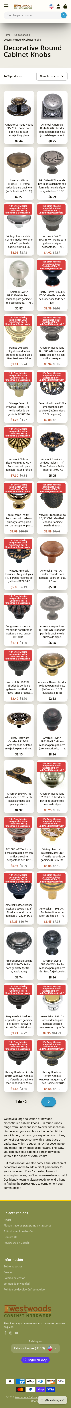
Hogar (7, 1220)
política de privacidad (16, 1283)
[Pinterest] (11, 1333)
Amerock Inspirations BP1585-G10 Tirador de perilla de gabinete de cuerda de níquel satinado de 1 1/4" (52, 786)
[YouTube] (16, 1333)
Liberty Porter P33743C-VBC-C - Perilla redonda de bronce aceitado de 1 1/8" (52, 284)
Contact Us (10, 1237)
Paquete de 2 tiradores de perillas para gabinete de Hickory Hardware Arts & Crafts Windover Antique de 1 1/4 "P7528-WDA (19, 1009)
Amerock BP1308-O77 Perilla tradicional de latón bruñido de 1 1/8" (52, 898)
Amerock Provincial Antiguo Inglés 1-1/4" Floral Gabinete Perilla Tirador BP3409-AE (52, 452)
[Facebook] (5, 1333)
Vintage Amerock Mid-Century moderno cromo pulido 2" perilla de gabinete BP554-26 (19, 229)
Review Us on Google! (17, 1242)
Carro (65, 6)
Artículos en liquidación (18, 1231)
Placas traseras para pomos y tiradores (28, 1225)
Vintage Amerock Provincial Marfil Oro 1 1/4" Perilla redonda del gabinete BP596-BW (52, 842)
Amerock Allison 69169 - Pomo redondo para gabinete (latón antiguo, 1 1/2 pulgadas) (52, 396)
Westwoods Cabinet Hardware (32, 1397)
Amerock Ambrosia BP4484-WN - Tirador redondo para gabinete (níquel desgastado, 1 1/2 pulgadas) (52, 117)
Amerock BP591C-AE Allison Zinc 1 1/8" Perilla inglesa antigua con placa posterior (19, 786)
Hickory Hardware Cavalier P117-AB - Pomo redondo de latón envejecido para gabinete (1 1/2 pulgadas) (19, 730)
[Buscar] (64, 15)
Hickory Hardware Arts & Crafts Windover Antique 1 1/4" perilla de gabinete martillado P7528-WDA (19, 1065)
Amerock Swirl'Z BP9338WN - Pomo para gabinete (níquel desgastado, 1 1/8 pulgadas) (52, 229)
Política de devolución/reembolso (24, 1289)
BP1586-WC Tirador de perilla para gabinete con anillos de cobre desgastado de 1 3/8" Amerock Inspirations (19, 842)
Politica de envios (14, 1278)
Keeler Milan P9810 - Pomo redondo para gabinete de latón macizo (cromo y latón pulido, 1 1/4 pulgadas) (52, 1009)
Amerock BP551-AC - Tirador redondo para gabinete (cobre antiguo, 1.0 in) (52, 563)
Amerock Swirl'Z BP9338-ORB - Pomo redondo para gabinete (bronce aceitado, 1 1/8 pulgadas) (52, 730)
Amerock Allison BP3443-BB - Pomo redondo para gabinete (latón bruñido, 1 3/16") (19, 173)
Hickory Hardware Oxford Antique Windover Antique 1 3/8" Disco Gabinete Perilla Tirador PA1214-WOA (52, 1065)
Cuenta (58, 6)
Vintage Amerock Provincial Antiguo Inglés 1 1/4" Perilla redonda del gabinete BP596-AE (19, 563)
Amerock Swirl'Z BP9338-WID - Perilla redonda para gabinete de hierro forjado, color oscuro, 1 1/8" (52, 953)
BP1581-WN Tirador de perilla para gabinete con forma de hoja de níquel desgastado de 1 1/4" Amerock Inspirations (52, 173)
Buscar (8, 1272)
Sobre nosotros (13, 1266)
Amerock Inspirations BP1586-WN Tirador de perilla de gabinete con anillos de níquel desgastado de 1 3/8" (52, 340)
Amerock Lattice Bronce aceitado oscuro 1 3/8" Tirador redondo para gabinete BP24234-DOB (19, 898)
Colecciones (21, 34)
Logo (23, 6)
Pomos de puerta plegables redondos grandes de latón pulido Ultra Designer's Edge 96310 (19, 340)
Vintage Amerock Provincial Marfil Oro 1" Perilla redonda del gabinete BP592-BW (19, 396)
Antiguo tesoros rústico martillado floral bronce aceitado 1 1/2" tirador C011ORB (19, 619)
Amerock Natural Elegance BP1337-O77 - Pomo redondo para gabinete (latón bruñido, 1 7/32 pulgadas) (19, 452)
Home (7, 34)
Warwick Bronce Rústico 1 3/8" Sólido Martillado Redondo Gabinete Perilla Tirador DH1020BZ (52, 507)
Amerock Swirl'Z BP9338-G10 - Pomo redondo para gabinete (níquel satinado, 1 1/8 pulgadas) (19, 284)
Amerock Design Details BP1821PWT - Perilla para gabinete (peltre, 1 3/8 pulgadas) (19, 953)
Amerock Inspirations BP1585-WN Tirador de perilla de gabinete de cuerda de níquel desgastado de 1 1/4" (52, 619)
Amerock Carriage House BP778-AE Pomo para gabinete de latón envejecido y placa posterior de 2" (19, 117)
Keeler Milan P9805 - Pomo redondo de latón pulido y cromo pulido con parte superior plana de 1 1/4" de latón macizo (19, 507)
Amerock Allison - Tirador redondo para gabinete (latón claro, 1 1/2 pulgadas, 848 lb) (52, 675)
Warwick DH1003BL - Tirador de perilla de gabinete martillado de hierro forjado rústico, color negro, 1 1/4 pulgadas (19, 675)
